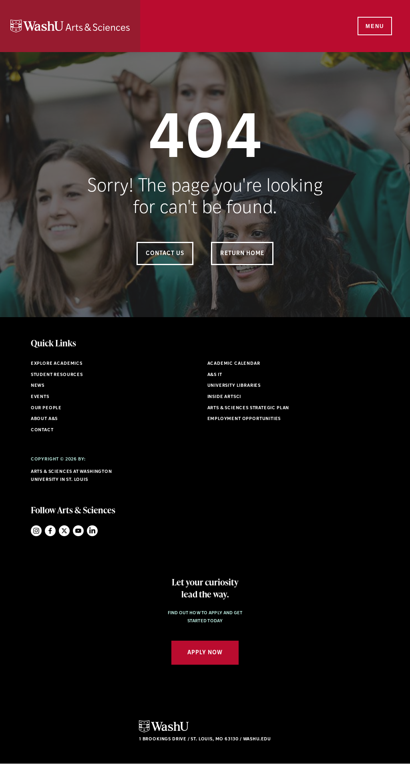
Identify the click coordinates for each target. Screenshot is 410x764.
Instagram (36, 530)
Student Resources (57, 375)
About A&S (44, 419)
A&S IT (214, 375)
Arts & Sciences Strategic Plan (248, 408)
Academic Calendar (233, 364)
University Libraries (234, 386)
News (37, 386)
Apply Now (205, 653)
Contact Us (165, 254)
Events (40, 397)
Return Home (242, 254)
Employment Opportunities (244, 419)
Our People (46, 408)
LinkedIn (92, 530)
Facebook (50, 530)
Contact (42, 430)
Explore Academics (56, 364)
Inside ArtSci (224, 397)
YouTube (78, 530)
